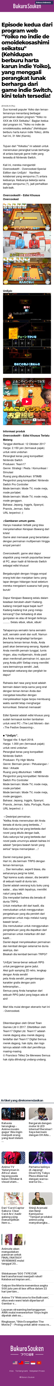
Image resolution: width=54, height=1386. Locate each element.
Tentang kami (21, 1371)
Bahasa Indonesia (43, 2)
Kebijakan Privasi (37, 1371)
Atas (11, 1371)
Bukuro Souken (27, 6)
